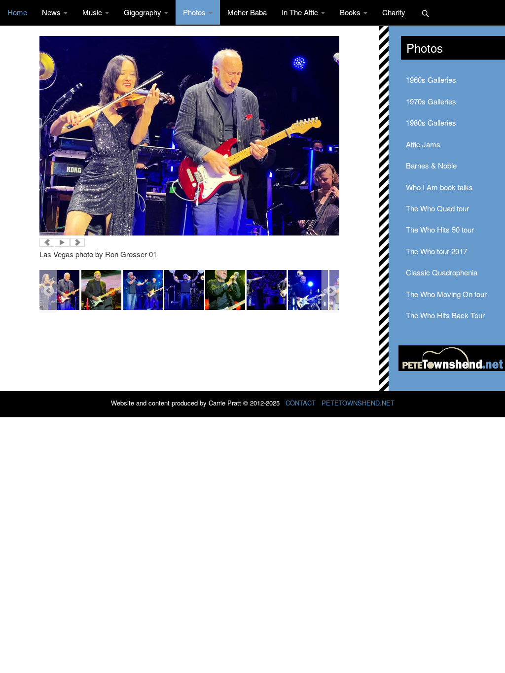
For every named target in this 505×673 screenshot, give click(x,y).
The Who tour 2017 (436, 251)
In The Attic (301, 12)
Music (93, 12)
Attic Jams (423, 144)
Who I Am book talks (439, 187)
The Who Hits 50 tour (440, 229)
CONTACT (301, 402)
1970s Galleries (431, 101)
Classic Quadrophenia (441, 272)
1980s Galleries (431, 122)
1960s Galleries (431, 79)
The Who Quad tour (437, 208)
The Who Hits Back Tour (445, 315)
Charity (393, 12)
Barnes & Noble (431, 165)
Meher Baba (247, 12)
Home (17, 12)
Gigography (143, 12)
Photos (195, 12)
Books (351, 12)
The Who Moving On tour (446, 294)
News (52, 12)
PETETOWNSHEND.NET (358, 402)
